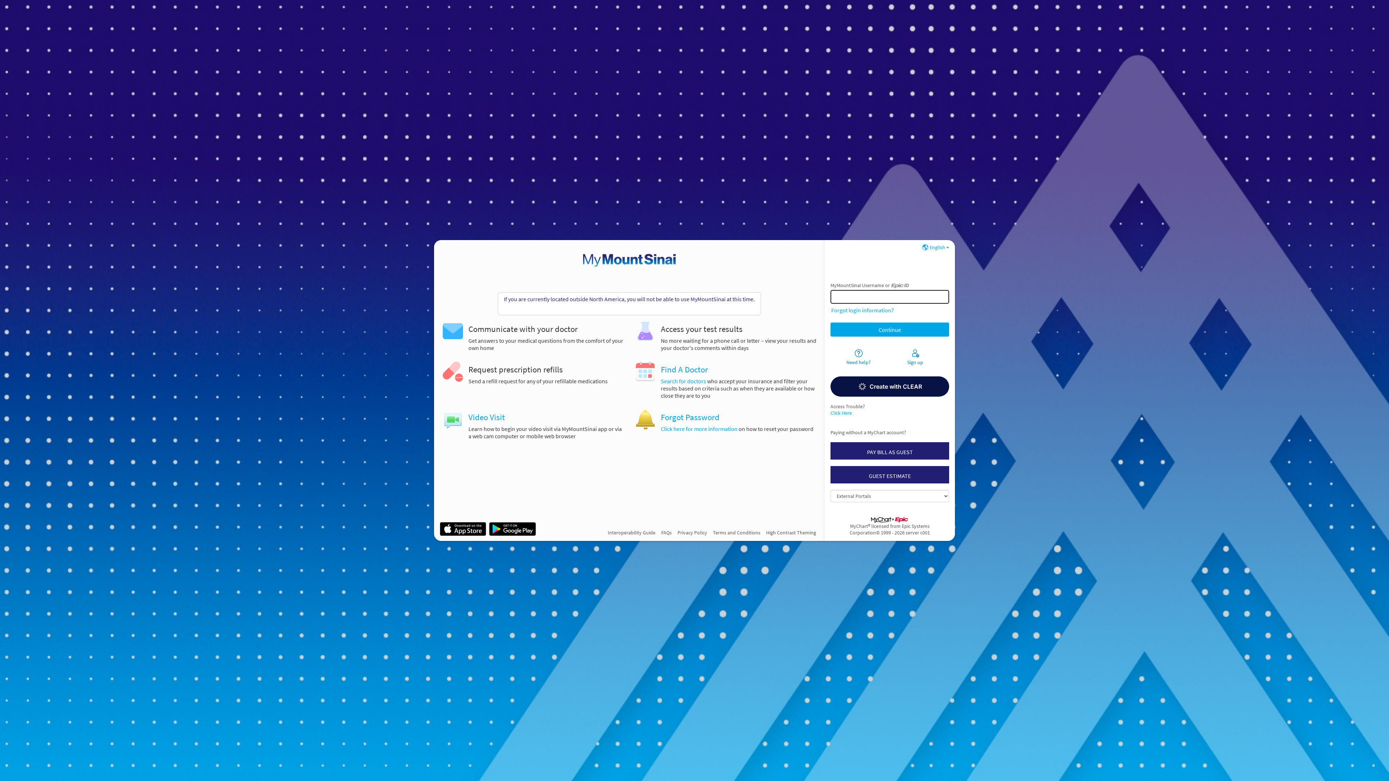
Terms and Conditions (736, 532)
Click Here (841, 413)
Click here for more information (699, 428)
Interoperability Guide (631, 532)
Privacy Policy (692, 532)
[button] (890, 386)
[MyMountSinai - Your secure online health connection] (629, 260)
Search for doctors (683, 381)
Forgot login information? (862, 310)
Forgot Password (690, 417)
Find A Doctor (684, 369)
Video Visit (486, 417)
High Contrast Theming (791, 532)
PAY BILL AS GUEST (890, 452)
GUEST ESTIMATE (890, 475)
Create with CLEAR (896, 386)
